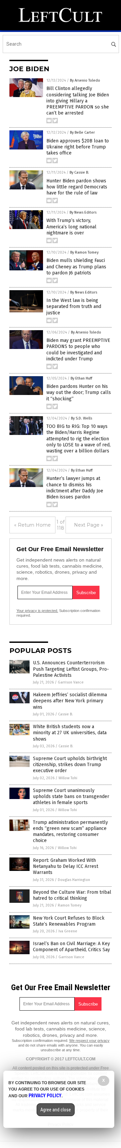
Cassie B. (65, 714)
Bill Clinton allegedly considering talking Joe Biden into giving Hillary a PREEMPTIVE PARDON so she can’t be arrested (77, 101)
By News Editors (83, 212)
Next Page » (88, 525)
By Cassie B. (79, 172)
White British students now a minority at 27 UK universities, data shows (70, 733)
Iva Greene (67, 931)
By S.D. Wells (81, 418)
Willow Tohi (67, 778)
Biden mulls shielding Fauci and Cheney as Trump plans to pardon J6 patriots (76, 266)
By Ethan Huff (81, 378)
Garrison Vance (71, 682)
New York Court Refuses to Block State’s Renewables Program (69, 921)
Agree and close (55, 1109)
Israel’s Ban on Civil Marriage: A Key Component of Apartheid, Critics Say (71, 947)
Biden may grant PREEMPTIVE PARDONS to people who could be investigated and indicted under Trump (78, 350)
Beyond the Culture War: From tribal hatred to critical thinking (72, 895)
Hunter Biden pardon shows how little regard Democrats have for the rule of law (76, 187)
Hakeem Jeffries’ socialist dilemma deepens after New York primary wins (70, 701)
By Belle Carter (82, 132)
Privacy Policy (45, 1095)
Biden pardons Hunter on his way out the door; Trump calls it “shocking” (78, 392)
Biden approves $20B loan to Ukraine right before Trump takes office (77, 147)
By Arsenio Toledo (85, 80)
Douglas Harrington (74, 880)
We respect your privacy (89, 1041)
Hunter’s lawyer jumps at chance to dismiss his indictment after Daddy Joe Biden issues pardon (74, 488)
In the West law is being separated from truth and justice (73, 306)
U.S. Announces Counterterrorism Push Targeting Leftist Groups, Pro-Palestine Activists (71, 669)
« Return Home (32, 525)
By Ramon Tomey (84, 252)
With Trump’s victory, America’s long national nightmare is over (71, 226)
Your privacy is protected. (37, 611)
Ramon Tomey (69, 905)
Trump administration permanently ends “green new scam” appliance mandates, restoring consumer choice (70, 832)
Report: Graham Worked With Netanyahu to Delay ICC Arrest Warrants (65, 866)
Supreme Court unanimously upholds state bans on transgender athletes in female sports (71, 796)
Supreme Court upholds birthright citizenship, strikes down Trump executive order (70, 765)
